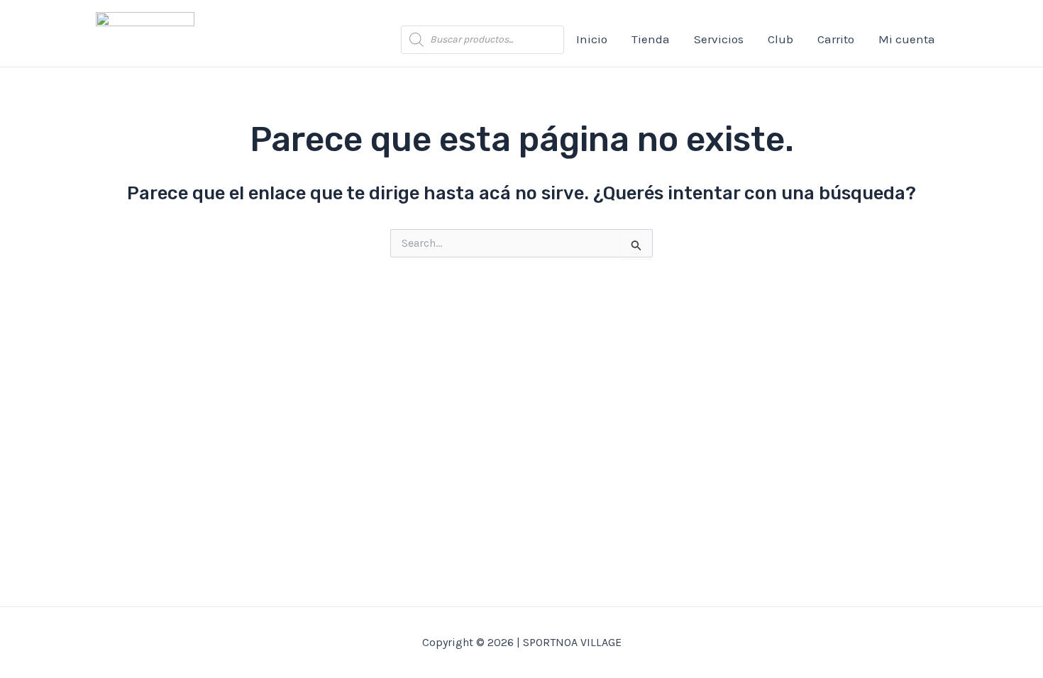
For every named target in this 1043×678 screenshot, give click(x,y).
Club (780, 39)
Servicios (719, 39)
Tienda (650, 39)
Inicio (591, 39)
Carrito (835, 39)
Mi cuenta (906, 39)
